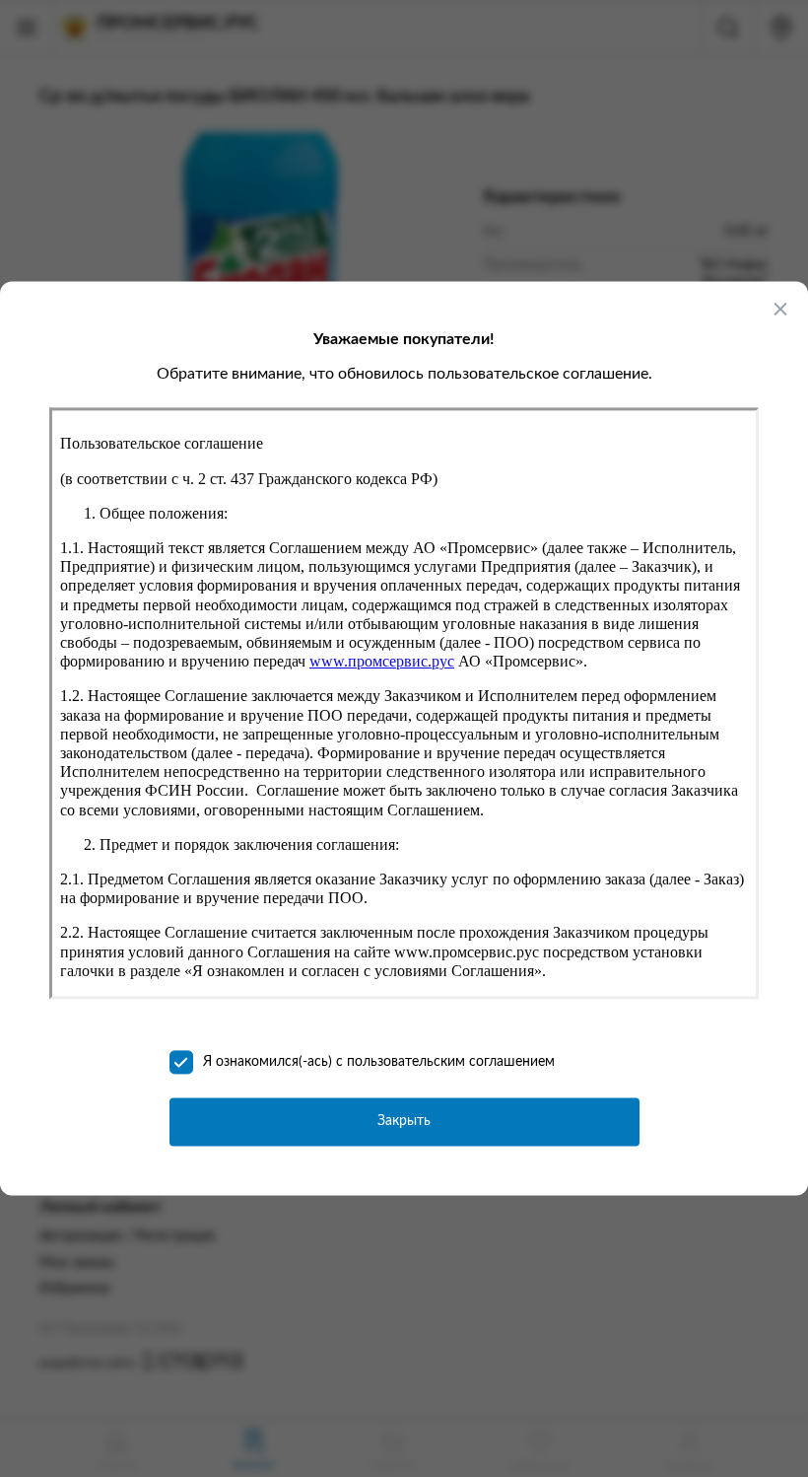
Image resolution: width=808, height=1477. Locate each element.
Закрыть (404, 1122)
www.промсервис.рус (381, 662)
